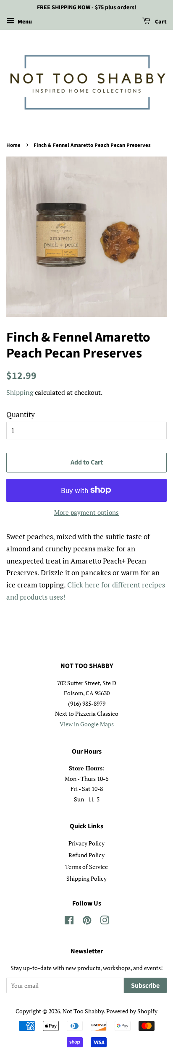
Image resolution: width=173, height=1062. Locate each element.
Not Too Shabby (83, 1011)
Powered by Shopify (131, 1011)
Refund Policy (86, 855)
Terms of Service (86, 867)
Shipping (19, 392)
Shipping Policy (86, 878)
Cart (160, 22)
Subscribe (145, 985)
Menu (24, 22)
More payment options (86, 512)
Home (13, 145)
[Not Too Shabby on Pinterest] (87, 922)
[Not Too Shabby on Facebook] (69, 922)
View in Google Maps (87, 724)
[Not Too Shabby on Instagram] (104, 922)
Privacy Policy (86, 843)
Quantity (20, 414)
